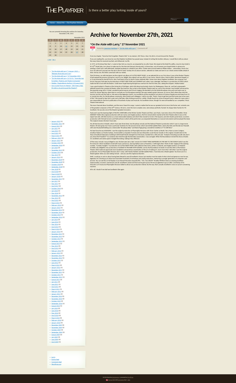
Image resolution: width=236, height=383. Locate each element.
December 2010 (57, 296)
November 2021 (57, 124)
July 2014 (55, 220)
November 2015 (57, 196)
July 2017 (55, 181)
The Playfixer (64, 9)
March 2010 (56, 318)
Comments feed (57, 362)
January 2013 (56, 253)
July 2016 (55, 191)
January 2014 (56, 232)
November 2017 (57, 179)
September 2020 (57, 145)
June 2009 (55, 339)
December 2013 (57, 234)
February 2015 (56, 205)
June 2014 (55, 222)
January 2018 (56, 176)
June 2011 (55, 284)
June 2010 (55, 311)
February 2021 (56, 138)
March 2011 (56, 289)
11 (66, 46)
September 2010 (57, 303)
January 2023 (56, 121)
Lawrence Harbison (110, 48)
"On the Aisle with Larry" (127, 48)
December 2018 (57, 160)
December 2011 (57, 270)
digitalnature (115, 377)
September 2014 (57, 217)
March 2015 (56, 203)
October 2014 (56, 215)
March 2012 (56, 265)
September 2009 (57, 332)
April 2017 (55, 186)
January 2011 (56, 294)
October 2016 (56, 188)
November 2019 (57, 150)
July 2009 (55, 337)
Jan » (54, 59)
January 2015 (56, 208)
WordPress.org (56, 364)
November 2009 (57, 327)
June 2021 (55, 131)
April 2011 (55, 287)
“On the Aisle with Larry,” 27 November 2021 (117, 44)
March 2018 (56, 174)
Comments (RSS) (122, 380)
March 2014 (56, 229)
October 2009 (56, 330)
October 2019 (56, 152)
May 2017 (55, 184)
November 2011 (57, 272)
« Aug (49, 59)
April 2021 (55, 133)
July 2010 (55, 308)
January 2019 (56, 157)
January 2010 (56, 323)
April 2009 (55, 342)
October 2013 (56, 239)
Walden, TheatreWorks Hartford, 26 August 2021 (68, 83)
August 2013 (56, 243)
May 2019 (55, 155)
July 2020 (55, 148)
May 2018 (55, 169)
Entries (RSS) (111, 380)
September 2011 (57, 277)
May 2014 (55, 224)
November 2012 (57, 258)
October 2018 (56, 164)
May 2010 (55, 313)
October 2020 (56, 143)
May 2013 (55, 246)
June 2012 (55, 263)
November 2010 (57, 299)
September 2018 (57, 167)
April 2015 (55, 200)
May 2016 (55, 193)
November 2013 (57, 236)
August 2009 (56, 335)
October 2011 (56, 275)
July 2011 (55, 282)
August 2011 (56, 279)
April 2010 (55, 315)
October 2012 (56, 260)
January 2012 (56, 267)
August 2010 (56, 306)
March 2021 (56, 136)
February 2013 (56, 251)
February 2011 (56, 291)
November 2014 (57, 212)
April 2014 (55, 227)
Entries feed (55, 359)
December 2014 (57, 210)
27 (77, 52)
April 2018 (55, 172)
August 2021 (56, 126)
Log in (53, 357)
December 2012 (57, 256)
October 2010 (56, 301)
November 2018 (57, 162)
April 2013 (55, 248)
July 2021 (55, 128)
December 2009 (57, 325)
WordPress (130, 377)
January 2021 (56, 140)
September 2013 (57, 241)
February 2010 (56, 320)
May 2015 (55, 198)
